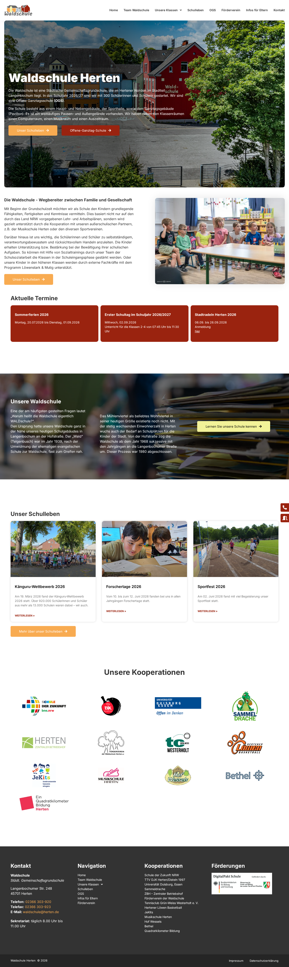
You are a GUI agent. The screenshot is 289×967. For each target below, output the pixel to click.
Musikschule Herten (158, 917)
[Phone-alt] (285, 507)
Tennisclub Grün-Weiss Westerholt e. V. (171, 903)
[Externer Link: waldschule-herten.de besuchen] (18, 10)
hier (197, 331)
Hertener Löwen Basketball (163, 907)
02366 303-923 (38, 907)
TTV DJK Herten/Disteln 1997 (164, 879)
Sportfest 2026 (211, 586)
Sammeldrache (154, 889)
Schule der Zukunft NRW (161, 875)
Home (113, 10)
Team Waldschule (136, 10)
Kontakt (279, 10)
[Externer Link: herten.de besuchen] (44, 742)
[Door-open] (285, 518)
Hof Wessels (152, 921)
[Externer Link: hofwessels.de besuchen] (178, 775)
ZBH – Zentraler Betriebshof (163, 893)
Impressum (236, 960)
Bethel (148, 926)
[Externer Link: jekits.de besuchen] (44, 775)
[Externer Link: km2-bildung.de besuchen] (44, 803)
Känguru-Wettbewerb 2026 (40, 586)
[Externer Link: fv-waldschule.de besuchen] (111, 742)
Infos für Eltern (257, 10)
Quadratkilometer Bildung (162, 931)
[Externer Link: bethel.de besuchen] (245, 775)
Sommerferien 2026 (31, 314)
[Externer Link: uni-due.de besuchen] (178, 706)
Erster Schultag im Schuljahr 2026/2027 (138, 314)
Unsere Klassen (166, 10)
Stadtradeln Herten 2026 (215, 314)
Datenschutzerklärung (264, 960)
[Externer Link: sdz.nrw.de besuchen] (44, 706)
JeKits (148, 912)
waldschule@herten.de (41, 912)
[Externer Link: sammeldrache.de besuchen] (245, 706)
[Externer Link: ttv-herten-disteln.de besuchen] (111, 706)
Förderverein (231, 10)
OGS (212, 10)
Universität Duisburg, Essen (163, 884)
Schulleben (195, 10)
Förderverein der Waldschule (164, 898)
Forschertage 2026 (123, 586)
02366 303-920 (38, 902)
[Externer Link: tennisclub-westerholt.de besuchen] (178, 742)
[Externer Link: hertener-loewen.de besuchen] (244, 742)
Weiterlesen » (25, 615)
